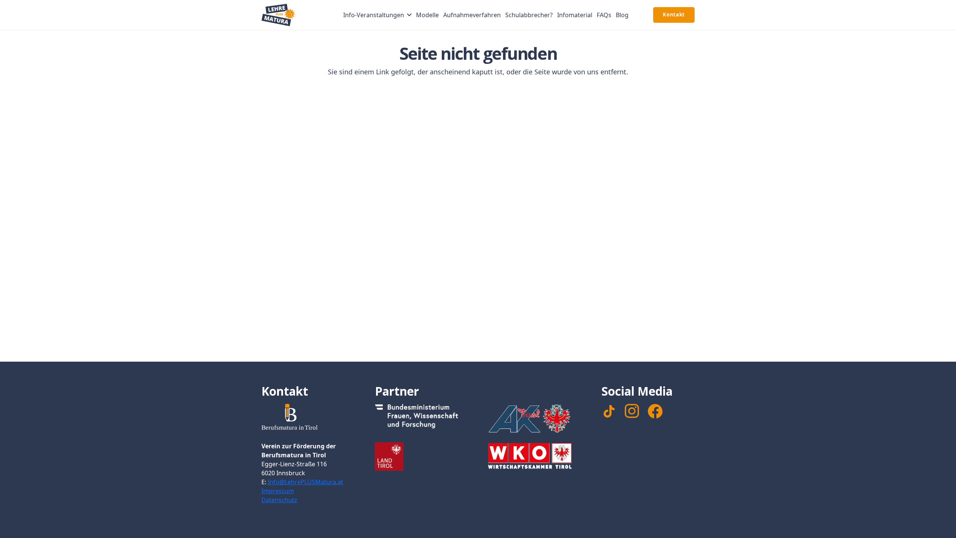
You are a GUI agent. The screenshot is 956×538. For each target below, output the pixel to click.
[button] (409, 14)
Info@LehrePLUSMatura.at (305, 482)
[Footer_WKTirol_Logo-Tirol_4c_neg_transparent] (534, 457)
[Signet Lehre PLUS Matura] (278, 15)
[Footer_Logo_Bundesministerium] (421, 418)
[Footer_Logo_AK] (534, 418)
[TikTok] (609, 411)
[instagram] (631, 411)
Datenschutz (279, 500)
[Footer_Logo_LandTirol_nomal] (421, 456)
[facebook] (655, 411)
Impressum (277, 491)
